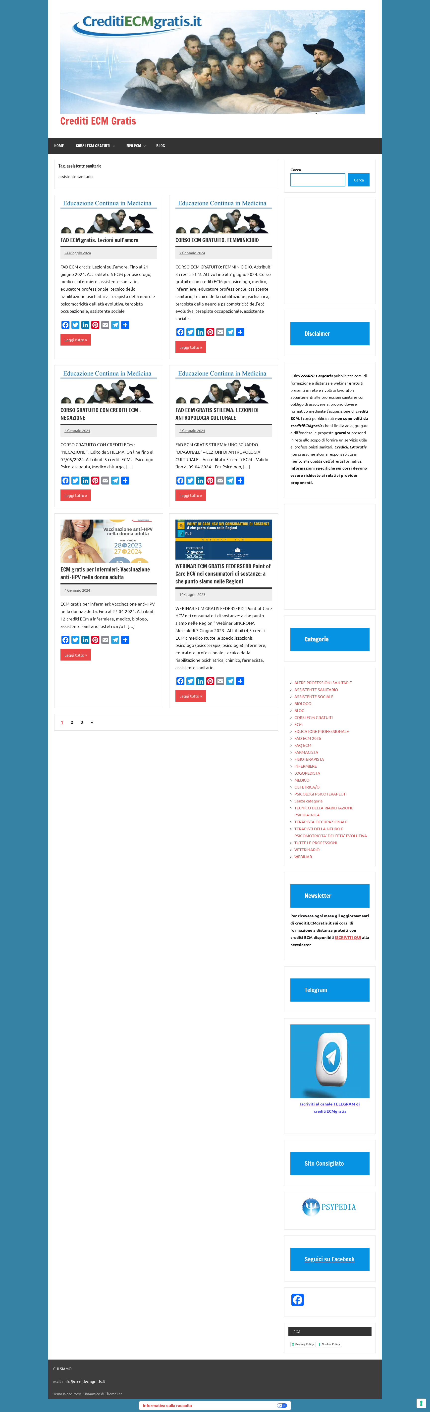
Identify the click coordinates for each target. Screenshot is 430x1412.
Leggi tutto (74, 339)
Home (59, 145)
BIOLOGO (302, 703)
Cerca (359, 179)
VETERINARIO (307, 849)
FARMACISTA (306, 752)
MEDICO (301, 779)
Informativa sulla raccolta (167, 1405)
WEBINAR (303, 856)
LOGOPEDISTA (307, 772)
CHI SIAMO (62, 1368)
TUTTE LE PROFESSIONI (315, 842)
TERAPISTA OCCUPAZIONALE (320, 821)
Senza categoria (308, 800)
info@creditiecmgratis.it (84, 1381)
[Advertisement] (330, 254)
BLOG (160, 145)
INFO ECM (133, 145)
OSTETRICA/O (307, 786)
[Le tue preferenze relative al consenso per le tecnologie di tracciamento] (421, 1403)
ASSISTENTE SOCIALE (313, 696)
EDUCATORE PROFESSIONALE (321, 731)
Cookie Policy (331, 1344)
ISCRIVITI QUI (348, 937)
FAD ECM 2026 (307, 738)
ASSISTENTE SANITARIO (316, 689)
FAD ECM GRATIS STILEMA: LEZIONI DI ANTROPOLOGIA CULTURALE (217, 414)
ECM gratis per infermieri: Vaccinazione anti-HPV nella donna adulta (105, 573)
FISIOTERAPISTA (309, 758)
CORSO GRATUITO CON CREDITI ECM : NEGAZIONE (100, 414)
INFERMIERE (305, 765)
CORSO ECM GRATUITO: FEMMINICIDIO (217, 240)
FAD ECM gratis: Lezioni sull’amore (99, 240)
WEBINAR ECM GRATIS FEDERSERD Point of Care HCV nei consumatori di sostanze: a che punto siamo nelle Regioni (222, 573)
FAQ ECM (302, 745)
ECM (298, 724)
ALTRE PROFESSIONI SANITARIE (323, 682)
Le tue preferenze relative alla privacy (237, 1405)
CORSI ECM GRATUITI (93, 145)
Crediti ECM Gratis (98, 121)
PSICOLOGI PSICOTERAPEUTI (320, 793)
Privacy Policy (304, 1344)
